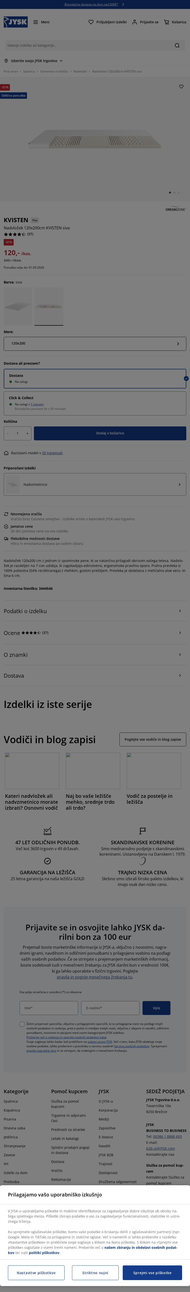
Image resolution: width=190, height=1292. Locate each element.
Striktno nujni (95, 1272)
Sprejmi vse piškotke (152, 1272)
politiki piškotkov (44, 1252)
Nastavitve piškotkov (36, 1272)
